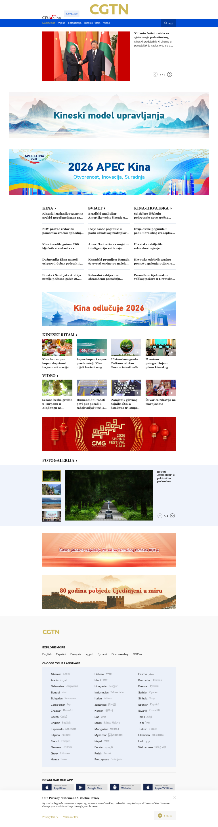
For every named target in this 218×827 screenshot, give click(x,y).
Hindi (101, 680)
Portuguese (108, 759)
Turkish (147, 729)
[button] (155, 74)
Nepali (102, 741)
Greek (60, 753)
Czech (59, 717)
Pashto (146, 674)
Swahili (149, 710)
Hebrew (103, 674)
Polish (103, 753)
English (47, 654)
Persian (104, 747)
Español (61, 654)
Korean (104, 710)
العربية (89, 654)
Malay (107, 723)
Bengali (58, 692)
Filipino (61, 735)
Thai (144, 723)
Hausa (59, 759)
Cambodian (61, 705)
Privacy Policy (50, 817)
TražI (170, 23)
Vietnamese (152, 747)
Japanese (105, 705)
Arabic (59, 680)
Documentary (120, 654)
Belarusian (64, 686)
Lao (100, 717)
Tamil (145, 717)
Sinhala (146, 698)
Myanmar (109, 735)
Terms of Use (70, 817)
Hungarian (106, 686)
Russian (148, 686)
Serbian (148, 692)
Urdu (144, 741)
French (60, 741)
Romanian (150, 680)
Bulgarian (63, 698)
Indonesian (109, 692)
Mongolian (107, 729)
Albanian (60, 674)
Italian (103, 698)
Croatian (62, 710)
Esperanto (63, 729)
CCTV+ (137, 654)
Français (75, 654)
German (61, 747)
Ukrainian (151, 735)
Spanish (148, 705)
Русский (102, 654)
